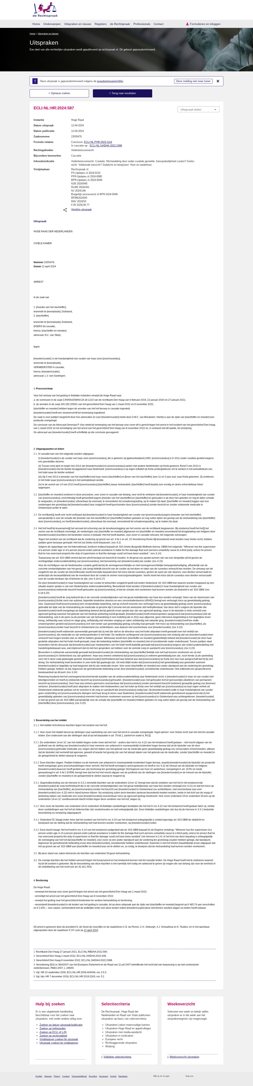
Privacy (57, 1076)
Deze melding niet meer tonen (193, 81)
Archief (113, 1076)
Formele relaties (43, 142)
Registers (101, 23)
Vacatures (103, 1076)
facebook (202, 1076)
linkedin (212, 1076)
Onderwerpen (52, 23)
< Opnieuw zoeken (59, 93)
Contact (158, 23)
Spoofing (93, 1076)
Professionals (141, 23)
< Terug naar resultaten (122, 93)
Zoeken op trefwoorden (53, 1028)
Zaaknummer (42, 136)
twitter (197, 1076)
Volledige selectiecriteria (117, 1056)
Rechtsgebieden (43, 150)
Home (36, 23)
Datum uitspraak (44, 125)
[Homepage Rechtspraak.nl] (44, 9)
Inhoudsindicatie (44, 161)
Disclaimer (122, 1076)
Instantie (39, 119)
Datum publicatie (44, 130)
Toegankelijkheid (79, 1076)
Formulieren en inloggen (205, 23)
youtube (217, 1076)
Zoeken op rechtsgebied (53, 1035)
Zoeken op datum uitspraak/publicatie (61, 1024)
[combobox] (198, 109)
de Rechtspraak (120, 23)
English (39, 1076)
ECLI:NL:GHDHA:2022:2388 (106, 145)
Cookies (66, 1076)
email (178, 1076)
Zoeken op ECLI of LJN (53, 1032)
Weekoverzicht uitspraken (184, 1056)
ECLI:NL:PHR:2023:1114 (98, 142)
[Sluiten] (218, 81)
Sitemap (48, 1076)
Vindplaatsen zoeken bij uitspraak (59, 1039)
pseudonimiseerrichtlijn (110, 81)
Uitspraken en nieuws (77, 23)
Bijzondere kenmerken (47, 155)
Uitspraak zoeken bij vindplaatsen (59, 1042)
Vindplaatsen (42, 169)
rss (173, 1076)
